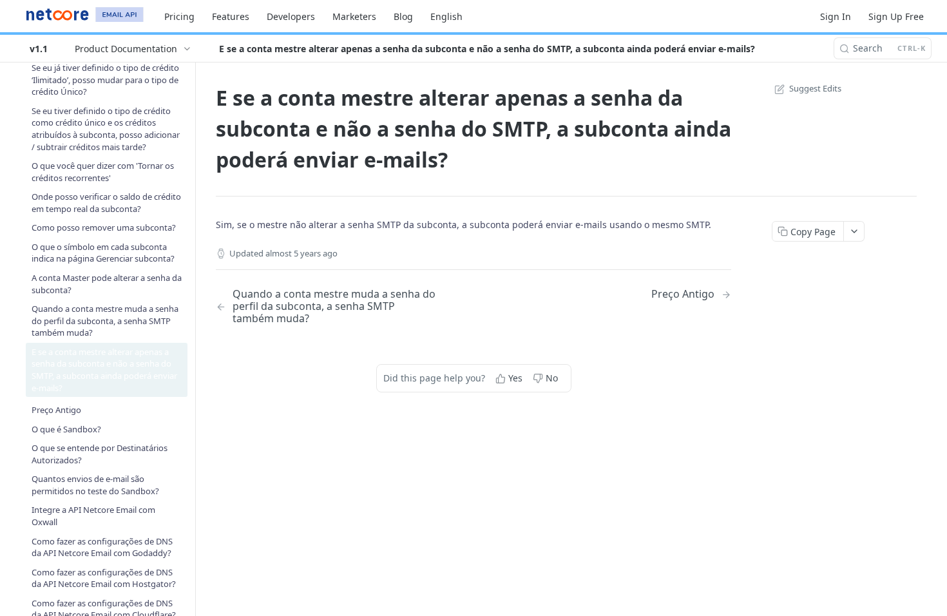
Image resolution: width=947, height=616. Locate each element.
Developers (291, 16)
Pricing (179, 16)
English (446, 16)
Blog (403, 16)
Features (230, 16)
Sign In (835, 16)
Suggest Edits (815, 88)
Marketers (354, 16)
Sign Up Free (896, 16)
